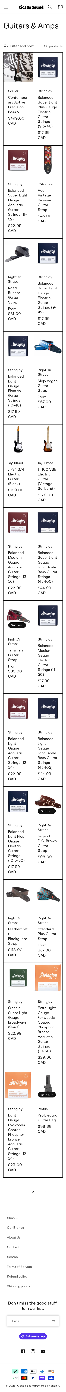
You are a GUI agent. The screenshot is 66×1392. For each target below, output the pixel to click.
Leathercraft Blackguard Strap (18, 935)
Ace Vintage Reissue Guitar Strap (44, 199)
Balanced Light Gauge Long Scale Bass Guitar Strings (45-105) (48, 752)
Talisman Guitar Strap (15, 654)
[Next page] (45, 1192)
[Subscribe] (54, 1320)
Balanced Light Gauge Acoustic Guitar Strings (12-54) (18, 752)
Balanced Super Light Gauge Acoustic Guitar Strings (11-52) (17, 204)
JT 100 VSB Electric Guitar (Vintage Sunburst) (47, 478)
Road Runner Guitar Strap (14, 294)
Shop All (13, 1217)
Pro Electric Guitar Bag (47, 1117)
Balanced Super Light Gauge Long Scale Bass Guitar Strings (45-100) (48, 566)
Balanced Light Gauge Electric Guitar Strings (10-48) (16, 390)
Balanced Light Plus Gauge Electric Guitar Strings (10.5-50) (16, 845)
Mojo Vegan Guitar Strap (48, 385)
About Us (14, 1237)
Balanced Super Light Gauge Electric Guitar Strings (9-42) (47, 297)
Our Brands (15, 1227)
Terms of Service (19, 1266)
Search (12, 1256)
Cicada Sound (26, 1385)
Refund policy (17, 1276)
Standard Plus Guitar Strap (47, 933)
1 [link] (20, 1191)
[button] (6, 7)
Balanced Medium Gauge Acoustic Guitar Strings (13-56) (18, 566)
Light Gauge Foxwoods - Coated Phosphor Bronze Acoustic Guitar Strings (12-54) (18, 1136)
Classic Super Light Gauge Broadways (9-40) (17, 1017)
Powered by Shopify (47, 1385)
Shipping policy (18, 1285)
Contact (13, 1246)
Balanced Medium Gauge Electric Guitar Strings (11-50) (47, 659)
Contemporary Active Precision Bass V (18, 104)
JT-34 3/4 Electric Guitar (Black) (16, 476)
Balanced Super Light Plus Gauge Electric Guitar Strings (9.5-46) (47, 111)
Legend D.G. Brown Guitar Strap (47, 842)
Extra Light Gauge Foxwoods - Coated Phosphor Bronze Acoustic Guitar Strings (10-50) (47, 1029)
